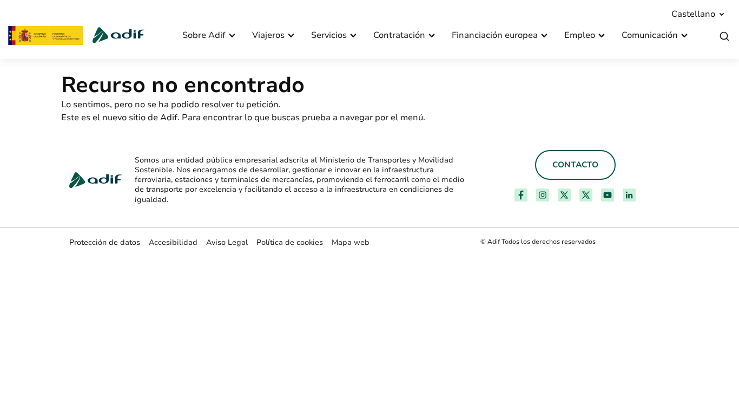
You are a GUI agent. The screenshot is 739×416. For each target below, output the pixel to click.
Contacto (575, 164)
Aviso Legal (227, 242)
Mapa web (351, 242)
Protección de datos (104, 242)
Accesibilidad (173, 242)
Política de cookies (289, 242)
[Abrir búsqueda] (724, 36)
